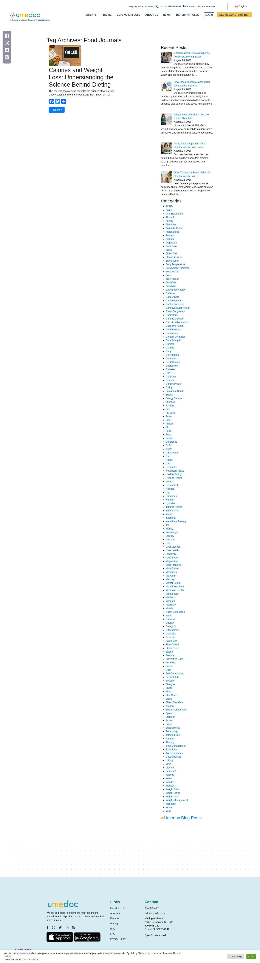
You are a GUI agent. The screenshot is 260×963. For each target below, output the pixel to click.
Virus (168, 764)
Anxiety (170, 235)
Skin (168, 691)
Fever (169, 416)
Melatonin (171, 575)
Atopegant (171, 242)
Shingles (170, 684)
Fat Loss (170, 413)
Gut (167, 456)
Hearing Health (174, 478)
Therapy (170, 742)
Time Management (176, 746)
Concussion (172, 333)
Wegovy (170, 785)
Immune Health (174, 507)
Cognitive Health (175, 326)
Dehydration (172, 355)
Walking (170, 775)
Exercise (170, 402)
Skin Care (171, 695)
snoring (170, 706)
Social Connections (176, 709)
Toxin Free (171, 749)
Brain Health (172, 279)
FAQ (112, 934)
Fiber (168, 420)
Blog (112, 928)
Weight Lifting (173, 793)
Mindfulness (172, 594)
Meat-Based (172, 568)
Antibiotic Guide (174, 228)
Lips (168, 543)
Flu (167, 427)
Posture (170, 655)
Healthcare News (175, 470)
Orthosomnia (172, 630)
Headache (171, 467)
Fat (167, 409)
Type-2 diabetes (174, 753)
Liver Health (172, 550)
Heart (169, 481)
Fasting (170, 405)
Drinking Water (173, 384)
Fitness (169, 423)
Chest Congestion (175, 311)
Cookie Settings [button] (235, 956)
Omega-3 (171, 626)
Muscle (169, 608)
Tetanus (170, 738)
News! (167, 15)
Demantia (171, 358)
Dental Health (173, 362)
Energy (169, 394)
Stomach (170, 717)
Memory (170, 579)
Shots (169, 688)
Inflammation (172, 510)
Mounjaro (171, 604)
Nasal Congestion (175, 612)
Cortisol (170, 344)
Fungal (169, 438)
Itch (167, 525)
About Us (151, 15)
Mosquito (170, 601)
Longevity (171, 554)
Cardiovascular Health (178, 308)
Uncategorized (173, 756)
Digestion (171, 376)
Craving (170, 347)
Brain (168, 275)
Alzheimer (171, 224)
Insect (169, 514)
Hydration (171, 503)
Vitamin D (171, 771)
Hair (168, 463)
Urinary (169, 760)
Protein (169, 666)
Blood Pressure (174, 257)
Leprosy (170, 536)
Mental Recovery (175, 586)
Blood (169, 250)
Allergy (169, 221)
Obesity (170, 622)
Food (168, 431)
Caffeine (170, 293)
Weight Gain (172, 789)
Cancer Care (172, 297)
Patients (91, 15)
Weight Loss (172, 796)
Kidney (169, 528)
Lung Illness (172, 557)
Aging (169, 210)
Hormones (171, 496)
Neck (168, 615)
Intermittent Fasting (176, 521)
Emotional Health (175, 391)
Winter (169, 807)
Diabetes (170, 369)
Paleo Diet (171, 641)
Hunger (170, 499)
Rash (168, 670)
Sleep (169, 699)
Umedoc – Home (119, 908)
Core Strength (173, 340)
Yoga (168, 811)
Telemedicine (173, 735)
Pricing (107, 15)
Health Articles (187, 15)
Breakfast (171, 282)
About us (115, 913)
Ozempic (170, 633)
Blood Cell (171, 253)
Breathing (171, 286)
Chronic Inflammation (177, 322)
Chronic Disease (175, 318)
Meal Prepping (173, 565)
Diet (168, 373)
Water (169, 778)
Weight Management (177, 800)
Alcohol (170, 217)
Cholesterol (172, 315)
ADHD (169, 206)
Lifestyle (170, 539)
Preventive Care (174, 659)
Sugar (169, 724)
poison (169, 651)
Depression (172, 365)
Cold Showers (173, 329)
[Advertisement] (187, 850)
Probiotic (170, 662)
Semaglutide (172, 677)
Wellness (171, 803)
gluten (169, 449)
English (242, 6)
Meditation (171, 572)
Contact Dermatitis (175, 336)
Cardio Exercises (175, 304)
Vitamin (170, 767)
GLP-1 (169, 445)
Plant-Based (172, 644)
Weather (170, 782)
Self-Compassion (175, 673)
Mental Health (173, 583)
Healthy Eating (173, 474)
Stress (169, 720)
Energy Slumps (174, 398)
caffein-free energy (176, 289)
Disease (170, 380)
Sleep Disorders (174, 702)
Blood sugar (172, 260)
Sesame (170, 680)
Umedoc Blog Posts (183, 817)
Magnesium (172, 561)
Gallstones (171, 441)
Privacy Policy (117, 939)
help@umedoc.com (155, 913)
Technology (172, 731)
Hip (167, 492)
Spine (169, 713)
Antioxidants (172, 231)
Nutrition (170, 619)
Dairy (168, 351)
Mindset (170, 597)
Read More (57, 109)
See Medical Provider (234, 15)
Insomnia (170, 517)
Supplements (173, 727)
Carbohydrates (173, 300)
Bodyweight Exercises (177, 268)
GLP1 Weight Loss (128, 15)
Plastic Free (172, 648)
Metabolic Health (175, 590)
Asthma (170, 239)
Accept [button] (251, 956)
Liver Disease (173, 546)
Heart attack (172, 485)
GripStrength (172, 452)
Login (209, 15)
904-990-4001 (174, 6)
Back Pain (171, 246)
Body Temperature (175, 264)
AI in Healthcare (174, 213)
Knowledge (172, 532)
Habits (169, 460)
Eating (169, 387)
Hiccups (170, 489)
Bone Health (172, 271)
